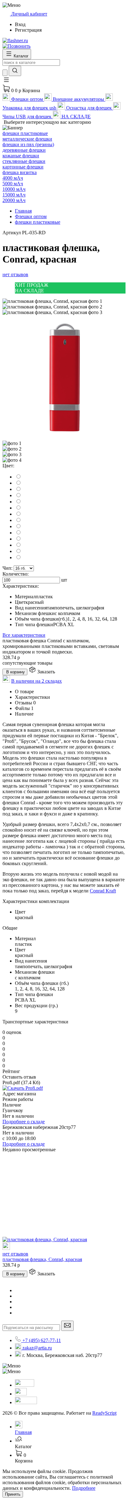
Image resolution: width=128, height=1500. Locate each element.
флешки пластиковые (25, 133)
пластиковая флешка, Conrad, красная (42, 1259)
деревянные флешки (24, 150)
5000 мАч (12, 183)
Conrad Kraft (103, 890)
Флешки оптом (31, 216)
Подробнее (83, 1488)
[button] (6, 81)
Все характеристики (23, 635)
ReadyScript (104, 1413)
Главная (23, 210)
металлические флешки (27, 138)
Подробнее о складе (23, 1121)
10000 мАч (13, 189)
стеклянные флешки (23, 161)
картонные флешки (22, 166)
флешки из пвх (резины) (28, 144)
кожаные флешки (20, 155)
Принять (13, 1494)
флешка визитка (19, 172)
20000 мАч (13, 200)
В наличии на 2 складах (36, 681)
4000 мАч (12, 178)
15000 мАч (13, 194)
